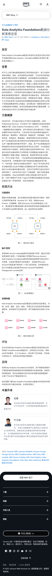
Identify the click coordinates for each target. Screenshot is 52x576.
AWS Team (8, 37)
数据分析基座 (7, 463)
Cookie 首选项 (24, 565)
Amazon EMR (12, 451)
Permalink (45, 37)
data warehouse (35, 460)
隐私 (5, 565)
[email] (30, 551)
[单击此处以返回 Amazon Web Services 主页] (26, 4)
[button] (12, 15)
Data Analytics (36, 457)
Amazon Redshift (25, 451)
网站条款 (12, 565)
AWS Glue (37, 454)
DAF (27, 457)
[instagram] (14, 551)
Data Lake (24, 460)
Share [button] (6, 40)
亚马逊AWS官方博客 (10, 25)
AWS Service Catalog (17, 457)
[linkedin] (10, 551)
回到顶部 (24, 558)
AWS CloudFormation (23, 454)
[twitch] (18, 551)
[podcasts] (26, 551)
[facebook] (6, 551)
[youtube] (22, 551)
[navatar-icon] (47, 4)
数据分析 (45, 460)
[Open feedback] (49, 288)
